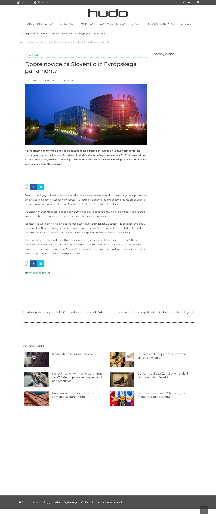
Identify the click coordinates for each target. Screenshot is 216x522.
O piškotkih (87, 502)
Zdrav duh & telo (112, 23)
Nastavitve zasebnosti (109, 502)
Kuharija (86, 23)
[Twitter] (189, 2)
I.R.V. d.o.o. (23, 502)
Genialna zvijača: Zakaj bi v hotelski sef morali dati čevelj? (162, 375)
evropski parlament (39, 273)
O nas (36, 502)
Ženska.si (43, 2)
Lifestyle (66, 23)
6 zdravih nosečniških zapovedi (74, 354)
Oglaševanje (70, 502)
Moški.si (25, 2)
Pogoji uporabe (51, 502)
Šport (136, 23)
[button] (198, 2)
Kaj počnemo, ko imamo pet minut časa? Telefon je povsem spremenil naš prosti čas (77, 377)
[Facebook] (33, 187)
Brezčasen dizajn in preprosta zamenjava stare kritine (73, 395)
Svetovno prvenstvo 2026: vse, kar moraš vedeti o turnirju (161, 395)
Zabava (186, 23)
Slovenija (31, 55)
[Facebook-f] (184, 2)
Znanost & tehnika (161, 23)
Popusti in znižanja (39, 23)
